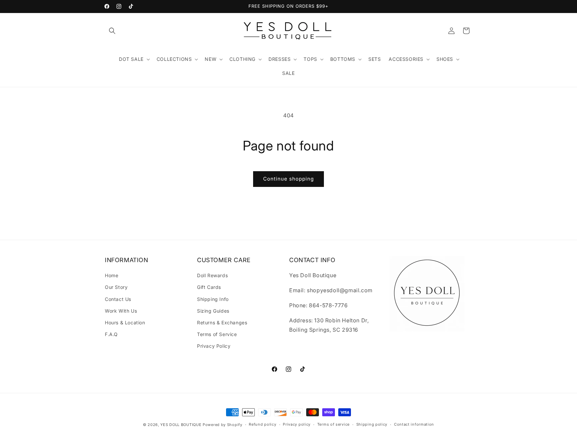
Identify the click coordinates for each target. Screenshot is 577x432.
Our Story (116, 287)
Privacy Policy (213, 346)
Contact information (414, 424)
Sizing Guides (213, 311)
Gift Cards (209, 287)
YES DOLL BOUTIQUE (180, 424)
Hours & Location (125, 322)
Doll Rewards (212, 275)
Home (111, 275)
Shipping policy (372, 424)
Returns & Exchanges (222, 322)
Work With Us (121, 311)
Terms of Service (217, 334)
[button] (112, 30)
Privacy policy (297, 424)
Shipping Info (213, 299)
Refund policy (262, 424)
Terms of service (333, 424)
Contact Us (118, 299)
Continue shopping (288, 179)
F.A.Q (111, 334)
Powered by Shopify (222, 424)
